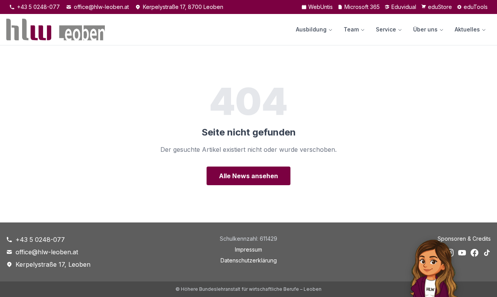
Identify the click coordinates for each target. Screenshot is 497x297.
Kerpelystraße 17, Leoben (53, 264)
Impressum (248, 249)
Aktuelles (467, 29)
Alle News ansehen (248, 176)
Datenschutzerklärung (249, 260)
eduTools (476, 6)
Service (386, 29)
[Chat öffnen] (430, 266)
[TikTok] (487, 253)
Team (351, 29)
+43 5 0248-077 (38, 6)
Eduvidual (403, 6)
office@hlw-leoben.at (101, 6)
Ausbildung (311, 29)
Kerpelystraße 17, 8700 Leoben (183, 6)
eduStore (440, 6)
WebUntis (320, 6)
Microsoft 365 (362, 6)
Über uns (425, 29)
